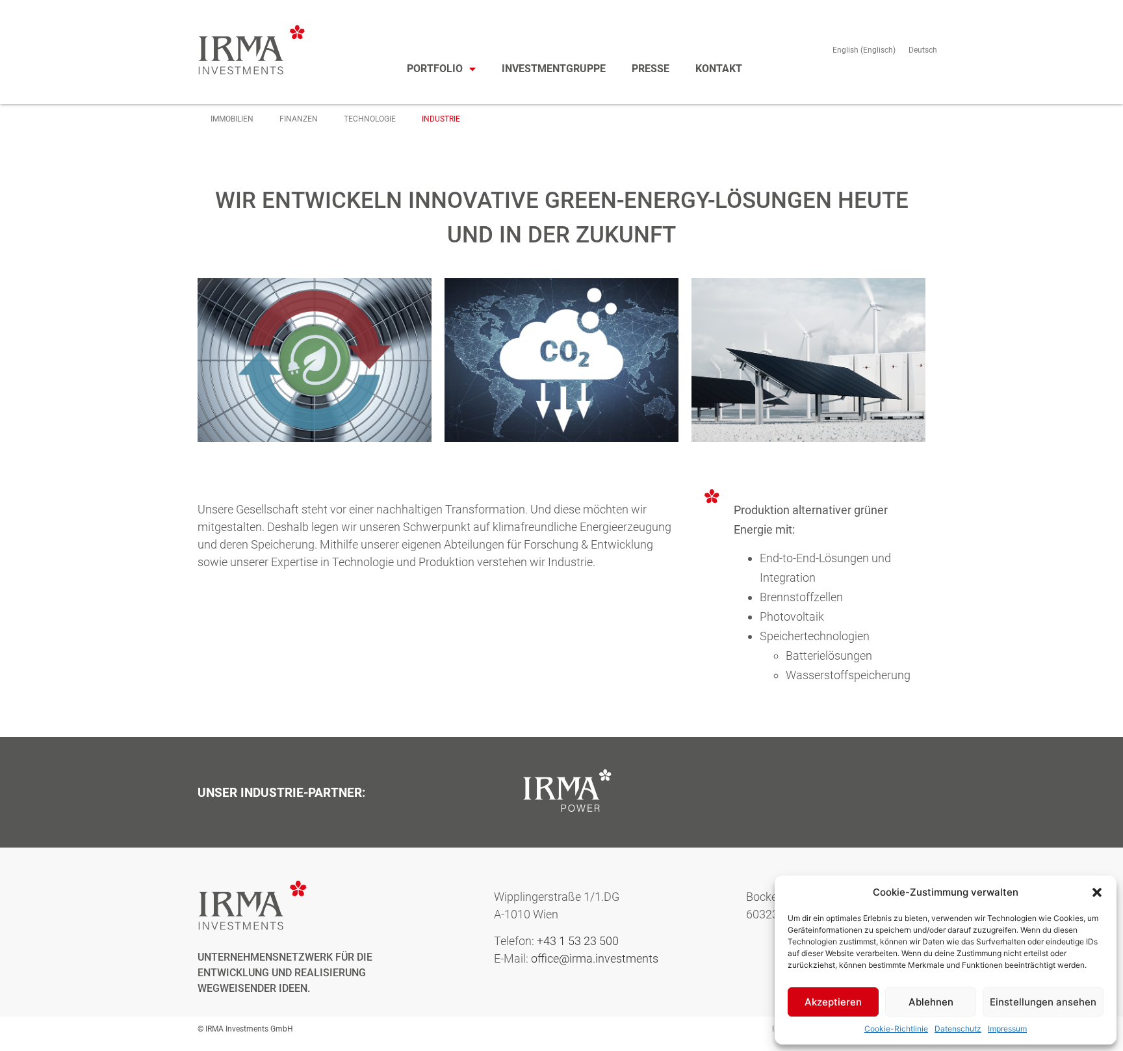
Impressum (1007, 1028)
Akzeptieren (833, 1002)
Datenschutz (958, 1028)
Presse (650, 68)
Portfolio (435, 68)
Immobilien (232, 118)
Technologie (370, 118)
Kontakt (718, 68)
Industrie (441, 118)
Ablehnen (931, 1002)
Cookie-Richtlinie (896, 1028)
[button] (1097, 892)
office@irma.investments (594, 958)
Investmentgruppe (554, 68)
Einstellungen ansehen (1043, 1002)
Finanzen (298, 118)
